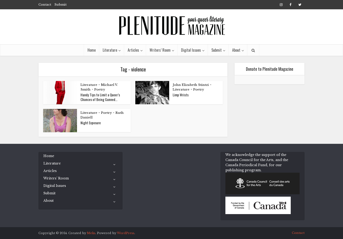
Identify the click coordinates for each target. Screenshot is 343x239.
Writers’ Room (160, 50)
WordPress (125, 233)
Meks (91, 233)
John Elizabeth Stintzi (191, 85)
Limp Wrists (181, 94)
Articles (133, 50)
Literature (110, 50)
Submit (60, 5)
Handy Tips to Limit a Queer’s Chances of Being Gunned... (100, 97)
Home (92, 50)
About (236, 50)
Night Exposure (90, 122)
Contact (44, 5)
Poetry (99, 89)
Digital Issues (191, 50)
